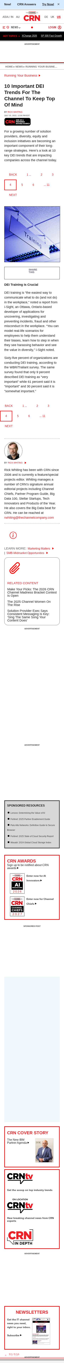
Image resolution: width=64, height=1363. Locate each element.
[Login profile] (60, 27)
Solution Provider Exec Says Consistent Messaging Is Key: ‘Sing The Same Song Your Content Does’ (28, 615)
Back (13, 174)
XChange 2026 (29, 35)
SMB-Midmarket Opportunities (25, 552)
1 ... (29, 174)
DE (46, 16)
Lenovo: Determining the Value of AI (27, 813)
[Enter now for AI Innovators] (18, 892)
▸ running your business (40, 66)
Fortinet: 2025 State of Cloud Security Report (32, 836)
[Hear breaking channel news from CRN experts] (20, 1237)
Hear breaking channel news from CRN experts (30, 1219)
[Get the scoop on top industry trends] (20, 1206)
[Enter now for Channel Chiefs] (18, 915)
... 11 (47, 184)
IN (12, 16)
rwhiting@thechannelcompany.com (29, 517)
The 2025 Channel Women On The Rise (29, 603)
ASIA (5, 16)
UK (52, 16)
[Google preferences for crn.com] (17, 122)
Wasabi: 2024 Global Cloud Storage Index (30, 842)
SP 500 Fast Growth (51, 35)
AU (18, 16)
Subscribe (13, 1335)
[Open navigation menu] (5, 27)
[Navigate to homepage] (32, 21)
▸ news (18, 66)
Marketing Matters (39, 548)
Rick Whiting (15, 112)
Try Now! (48, 4)
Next (13, 194)
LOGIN (52, 27)
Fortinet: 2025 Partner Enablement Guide (30, 819)
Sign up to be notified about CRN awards (28, 867)
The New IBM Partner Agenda (17, 1141)
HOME (9, 66)
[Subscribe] (41, 1343)
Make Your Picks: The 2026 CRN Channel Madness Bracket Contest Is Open (32, 592)
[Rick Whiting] (13, 459)
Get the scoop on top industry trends (29, 1190)
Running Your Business (20, 75)
